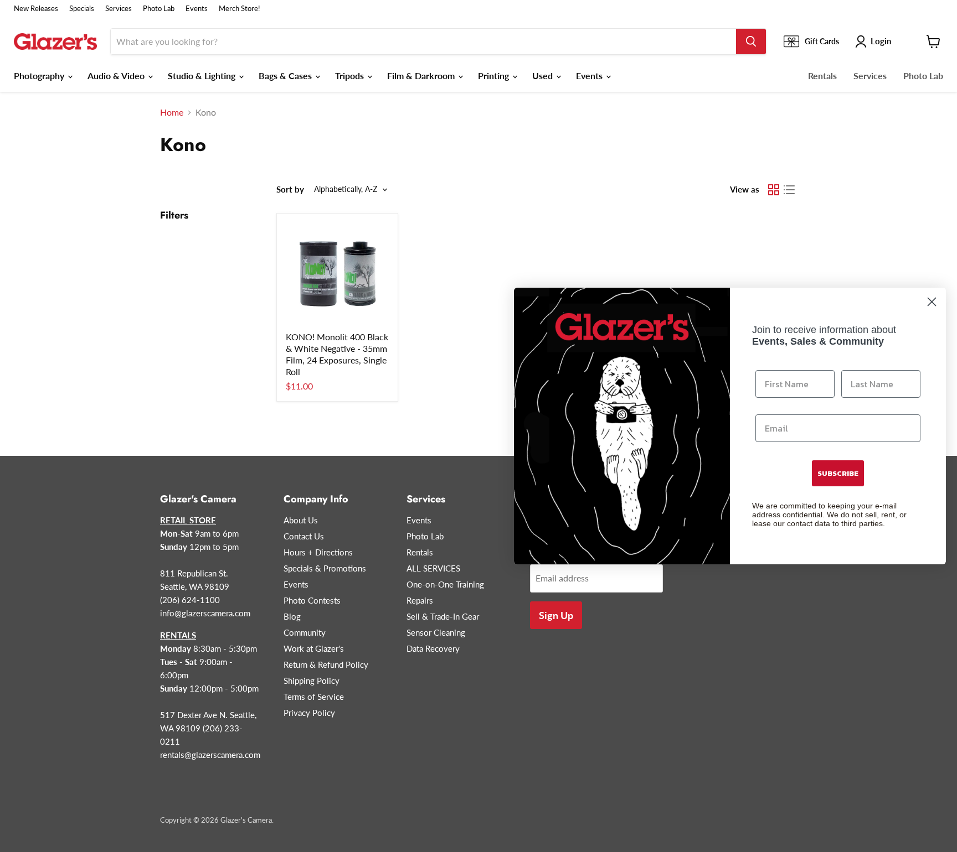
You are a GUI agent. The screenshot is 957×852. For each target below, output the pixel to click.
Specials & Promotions (325, 568)
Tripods (350, 75)
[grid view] (773, 190)
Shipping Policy (311, 680)
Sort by (290, 189)
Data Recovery (433, 648)
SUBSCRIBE (837, 473)
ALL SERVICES (433, 568)
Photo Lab (158, 8)
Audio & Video (117, 75)
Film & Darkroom (422, 75)
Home (171, 112)
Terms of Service (314, 697)
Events (197, 8)
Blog (292, 616)
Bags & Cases (286, 75)
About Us (301, 520)
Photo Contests (312, 600)
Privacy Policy (309, 713)
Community (305, 632)
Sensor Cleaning (436, 632)
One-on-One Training (445, 584)
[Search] (751, 41)
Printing (494, 75)
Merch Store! (239, 8)
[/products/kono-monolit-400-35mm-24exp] (337, 273)
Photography (40, 75)
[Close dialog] (931, 301)
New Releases (36, 8)
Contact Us (304, 536)
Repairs (420, 600)
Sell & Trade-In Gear (443, 616)
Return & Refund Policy (326, 664)
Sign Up (556, 615)
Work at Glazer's (314, 648)
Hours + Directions (318, 552)
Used (543, 75)
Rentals (822, 75)
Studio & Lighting (203, 75)
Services (118, 8)
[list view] (789, 190)
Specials (81, 8)
